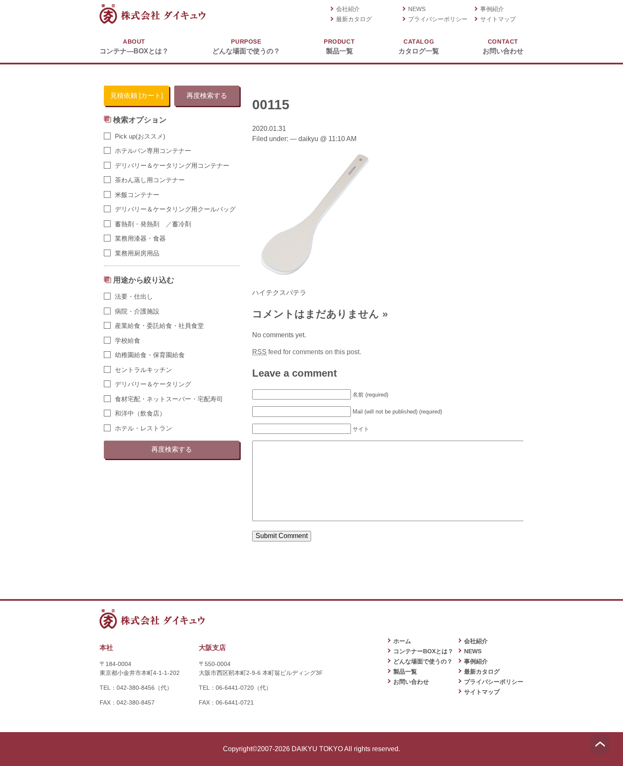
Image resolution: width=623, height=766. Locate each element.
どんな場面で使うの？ (246, 46)
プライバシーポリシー (437, 19)
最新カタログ (354, 19)
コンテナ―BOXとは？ (134, 46)
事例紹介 (492, 9)
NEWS (417, 9)
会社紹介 (348, 9)
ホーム (402, 641)
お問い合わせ (503, 46)
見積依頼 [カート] (136, 95)
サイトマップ (498, 19)
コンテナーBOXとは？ (423, 651)
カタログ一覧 (418, 46)
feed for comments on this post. (306, 351)
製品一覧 (339, 46)
